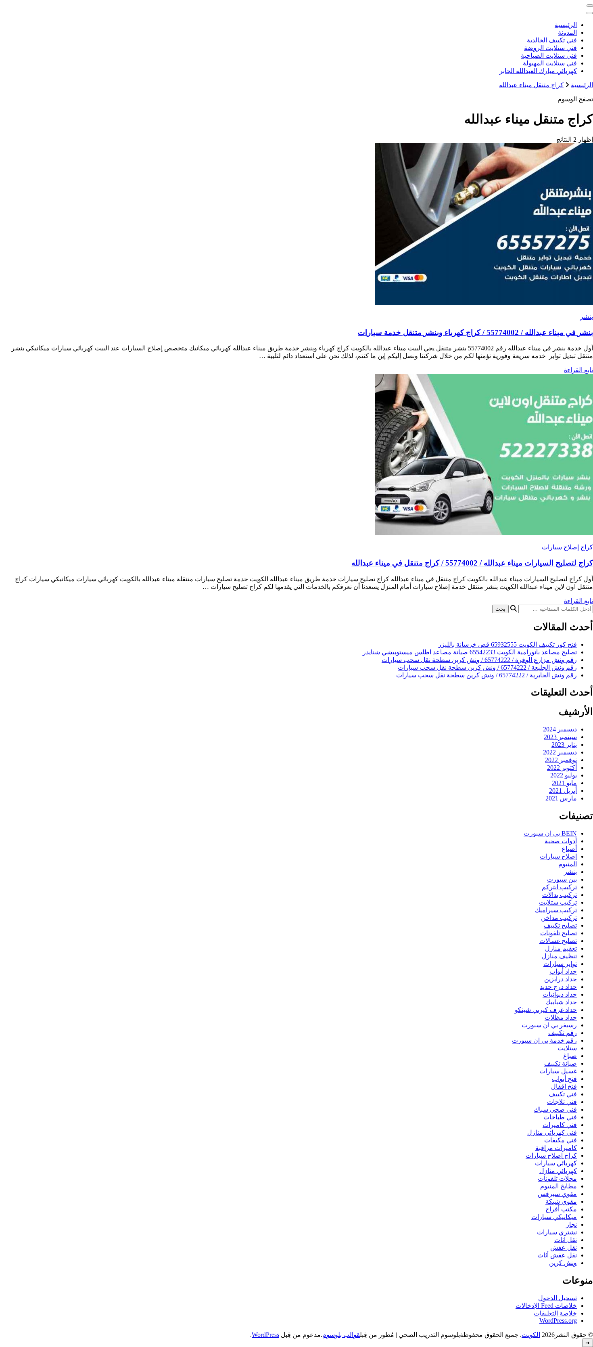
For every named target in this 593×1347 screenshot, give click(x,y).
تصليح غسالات (558, 940)
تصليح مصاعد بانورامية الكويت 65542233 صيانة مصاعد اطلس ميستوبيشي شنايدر (470, 652)
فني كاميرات (560, 1124)
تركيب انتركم (559, 887)
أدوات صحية (561, 841)
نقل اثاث (565, 1239)
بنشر (586, 316)
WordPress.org (558, 1320)
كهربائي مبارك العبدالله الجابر (538, 70)
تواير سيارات (560, 963)
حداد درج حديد (558, 986)
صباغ (570, 1055)
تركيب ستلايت (558, 902)
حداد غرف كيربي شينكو (546, 1009)
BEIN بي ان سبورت (550, 833)
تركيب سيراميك (556, 910)
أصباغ (569, 848)
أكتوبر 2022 (562, 767)
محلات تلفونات (557, 1178)
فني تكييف (563, 1094)
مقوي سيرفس (557, 1193)
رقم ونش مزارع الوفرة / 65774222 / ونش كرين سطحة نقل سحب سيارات (479, 659)
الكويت (531, 1334)
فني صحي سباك (555, 1109)
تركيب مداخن (559, 917)
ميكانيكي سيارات (554, 1216)
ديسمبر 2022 (560, 752)
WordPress (265, 1334)
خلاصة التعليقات (555, 1313)
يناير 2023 (564, 744)
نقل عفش (563, 1247)
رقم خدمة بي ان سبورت (544, 1040)
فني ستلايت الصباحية (549, 55)
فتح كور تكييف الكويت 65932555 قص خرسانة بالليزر (507, 644)
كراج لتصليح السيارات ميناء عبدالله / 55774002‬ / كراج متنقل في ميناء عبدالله (472, 563)
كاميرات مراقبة (556, 1147)
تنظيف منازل (559, 956)
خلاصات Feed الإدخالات (546, 1305)
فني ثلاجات (562, 1101)
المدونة (567, 32)
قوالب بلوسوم (341, 1334)
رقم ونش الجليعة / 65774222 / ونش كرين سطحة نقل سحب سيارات (487, 667)
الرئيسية (566, 24)
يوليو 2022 (563, 775)
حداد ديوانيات (560, 994)
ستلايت (567, 1048)
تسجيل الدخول (557, 1298)
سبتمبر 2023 (560, 736)
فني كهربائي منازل (552, 1132)
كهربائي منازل (558, 1170)
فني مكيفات (560, 1140)
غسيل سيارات (558, 1071)
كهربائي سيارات (556, 1163)
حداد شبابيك (561, 1002)
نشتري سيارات (557, 1232)
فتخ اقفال (564, 1086)
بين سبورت (562, 879)
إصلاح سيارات (558, 856)
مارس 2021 (561, 798)
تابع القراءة (578, 370)
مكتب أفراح (561, 1209)
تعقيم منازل (561, 948)
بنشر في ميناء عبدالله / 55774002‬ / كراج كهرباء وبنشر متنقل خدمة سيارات (475, 332)
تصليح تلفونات (558, 933)
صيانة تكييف (560, 1063)
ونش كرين (563, 1262)
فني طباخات (560, 1117)
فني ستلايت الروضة (550, 47)
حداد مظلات (561, 1017)
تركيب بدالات (559, 894)
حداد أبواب (563, 971)
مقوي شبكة (561, 1201)
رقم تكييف (562, 1032)
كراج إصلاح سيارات (567, 547)
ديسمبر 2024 (560, 729)
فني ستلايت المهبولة (550, 63)
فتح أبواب (564, 1078)
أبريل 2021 (563, 790)
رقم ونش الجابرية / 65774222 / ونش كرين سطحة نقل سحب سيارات (486, 675)
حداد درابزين (560, 979)
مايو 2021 (564, 782)
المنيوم (567, 864)
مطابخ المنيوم (558, 1186)
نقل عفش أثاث (557, 1255)
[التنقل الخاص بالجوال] (590, 5)
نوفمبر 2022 (561, 759)
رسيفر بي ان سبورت (549, 1025)
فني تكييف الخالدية (552, 40)
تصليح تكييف (560, 925)
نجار (571, 1224)
